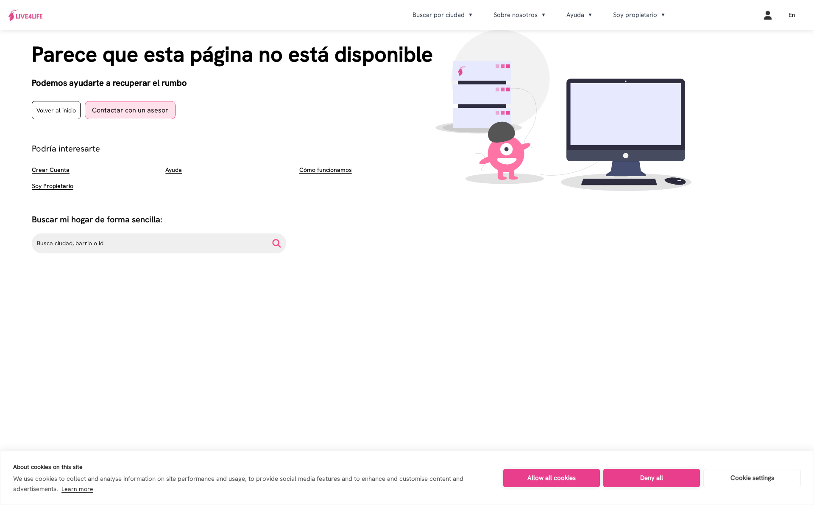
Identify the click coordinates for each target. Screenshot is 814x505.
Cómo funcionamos (325, 170)
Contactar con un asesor (130, 110)
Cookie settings (752, 478)
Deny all (651, 478)
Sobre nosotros (519, 15)
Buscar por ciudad (443, 15)
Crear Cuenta (51, 170)
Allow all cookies (551, 478)
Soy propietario (639, 15)
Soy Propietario (52, 186)
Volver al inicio (56, 110)
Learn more (77, 489)
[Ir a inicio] (25, 15)
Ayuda (579, 15)
